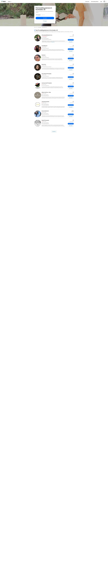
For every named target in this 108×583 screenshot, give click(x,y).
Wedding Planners (44, 27)
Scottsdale (39, 27)
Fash (35, 27)
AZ (36, 27)
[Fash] (3, 1)
